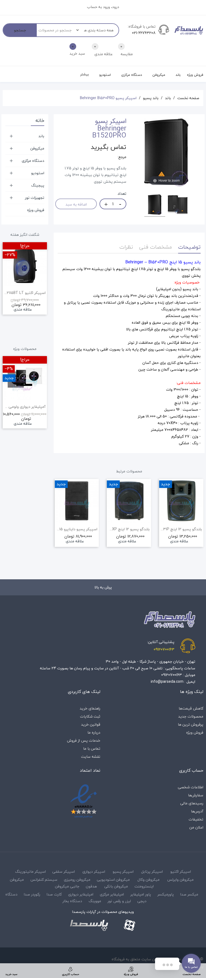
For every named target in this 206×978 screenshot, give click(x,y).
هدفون (91, 886)
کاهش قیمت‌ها (191, 708)
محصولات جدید (190, 716)
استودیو (37, 173)
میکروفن (37, 148)
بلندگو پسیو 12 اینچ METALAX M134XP (129, 529)
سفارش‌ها (195, 795)
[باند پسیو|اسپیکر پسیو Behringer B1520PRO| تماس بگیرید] (154, 205)
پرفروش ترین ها (190, 724)
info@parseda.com (167, 681)
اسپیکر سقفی (63, 871)
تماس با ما (91, 748)
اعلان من (196, 827)
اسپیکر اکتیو (180, 871)
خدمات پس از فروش (83, 740)
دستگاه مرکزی (33, 160)
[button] (57, 526)
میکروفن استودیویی (113, 879)
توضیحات (189, 247)
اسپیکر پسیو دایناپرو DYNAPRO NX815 (77, 529)
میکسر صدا (189, 894)
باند (41, 136)
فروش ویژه (35, 210)
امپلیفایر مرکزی (112, 894)
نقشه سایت (90, 756)
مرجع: (121, 157)
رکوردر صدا (32, 894)
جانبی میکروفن (67, 886)
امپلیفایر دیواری (80, 894)
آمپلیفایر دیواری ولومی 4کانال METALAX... (25, 406)
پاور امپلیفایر (140, 894)
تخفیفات (196, 819)
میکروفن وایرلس (180, 879)
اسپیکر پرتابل (152, 871)
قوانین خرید (90, 724)
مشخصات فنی (155, 247)
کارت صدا (54, 894)
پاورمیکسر (165, 894)
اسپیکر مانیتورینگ (30, 871)
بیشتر (84, 74)
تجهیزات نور (34, 197)
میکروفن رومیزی (77, 879)
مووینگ (95, 901)
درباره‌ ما (93, 732)
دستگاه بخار (72, 901)
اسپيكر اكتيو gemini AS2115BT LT (25, 292)
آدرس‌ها (197, 811)
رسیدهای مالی (191, 803)
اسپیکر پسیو (123, 871)
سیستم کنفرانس (43, 879)
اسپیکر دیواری (93, 871)
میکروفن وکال (148, 879)
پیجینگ (37, 185)
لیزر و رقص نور (119, 901)
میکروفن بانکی (116, 886)
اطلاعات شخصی (190, 787)
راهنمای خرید (90, 708)
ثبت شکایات (90, 716)
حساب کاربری (191, 770)
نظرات (126, 247)
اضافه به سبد (76, 204)
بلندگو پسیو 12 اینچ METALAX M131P (181, 529)
